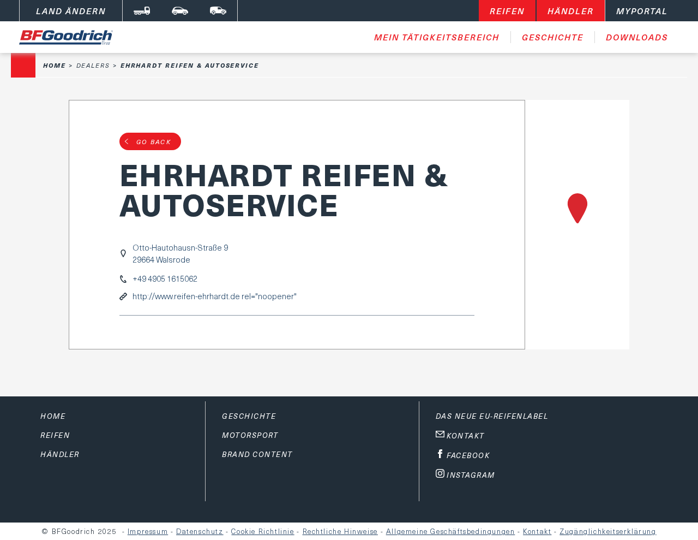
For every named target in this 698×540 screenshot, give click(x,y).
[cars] (180, 10)
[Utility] (218, 10)
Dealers (93, 65)
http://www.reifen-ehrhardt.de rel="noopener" (215, 296)
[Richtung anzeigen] (577, 224)
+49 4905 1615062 (165, 279)
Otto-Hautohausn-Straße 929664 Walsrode (180, 253)
